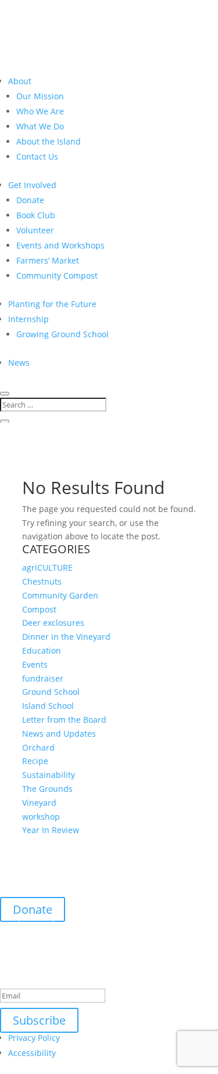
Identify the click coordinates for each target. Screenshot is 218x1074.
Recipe (35, 760)
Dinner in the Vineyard (66, 636)
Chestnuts (42, 581)
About (19, 81)
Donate (30, 200)
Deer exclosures (53, 622)
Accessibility (32, 1052)
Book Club (35, 215)
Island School (48, 705)
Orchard (38, 747)
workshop (41, 816)
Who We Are (40, 111)
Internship (28, 319)
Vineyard (39, 802)
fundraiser (42, 678)
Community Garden (60, 595)
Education (41, 650)
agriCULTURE (47, 567)
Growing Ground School (62, 334)
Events (35, 664)
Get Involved (32, 184)
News (19, 362)
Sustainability (48, 774)
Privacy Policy (34, 1037)
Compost (39, 609)
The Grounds (47, 788)
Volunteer (35, 230)
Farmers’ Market (47, 260)
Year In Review (50, 829)
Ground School (51, 691)
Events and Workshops (60, 245)
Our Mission (40, 96)
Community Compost (57, 275)
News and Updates (59, 733)
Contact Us (37, 156)
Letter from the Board (64, 719)
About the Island (48, 141)
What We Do (40, 126)
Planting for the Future (52, 303)
